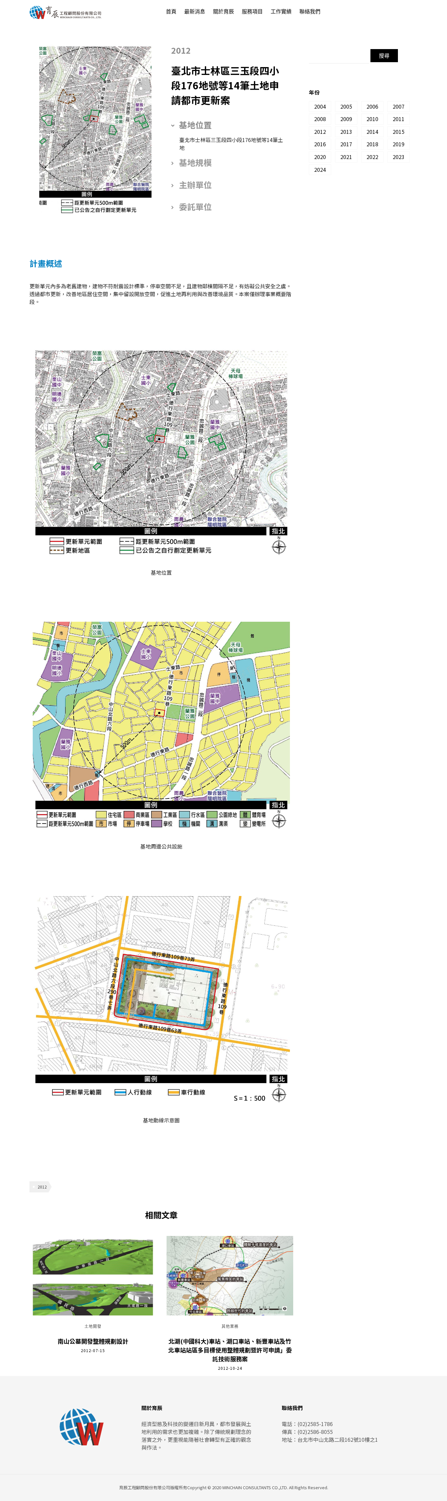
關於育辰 (223, 12)
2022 (372, 157)
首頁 (171, 12)
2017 (346, 144)
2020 (320, 157)
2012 (42, 1186)
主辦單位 (195, 184)
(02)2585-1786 (315, 1424)
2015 (398, 131)
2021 (346, 157)
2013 (346, 131)
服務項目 (252, 12)
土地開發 (92, 1327)
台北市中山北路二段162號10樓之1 (337, 1439)
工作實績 (281, 12)
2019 (398, 144)
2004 (320, 106)
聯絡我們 (309, 12)
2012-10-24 (230, 1368)
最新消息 (194, 12)
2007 (398, 106)
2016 (320, 144)
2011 (398, 119)
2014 (372, 131)
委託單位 (195, 206)
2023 (398, 157)
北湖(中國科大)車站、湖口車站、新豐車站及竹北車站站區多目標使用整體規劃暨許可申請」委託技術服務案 (230, 1350)
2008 (320, 119)
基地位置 (195, 125)
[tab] (227, 125)
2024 (320, 169)
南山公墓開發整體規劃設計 (93, 1341)
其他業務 (230, 1327)
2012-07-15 (93, 1350)
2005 (346, 106)
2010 (372, 119)
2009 (346, 119)
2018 (372, 144)
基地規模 (195, 162)
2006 (372, 106)
